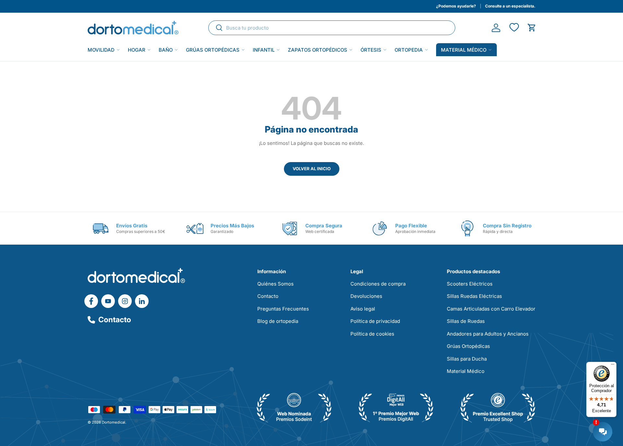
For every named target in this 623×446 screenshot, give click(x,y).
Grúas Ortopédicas (212, 50)
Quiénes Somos (275, 284)
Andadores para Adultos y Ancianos (488, 334)
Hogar (136, 50)
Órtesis (370, 50)
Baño (166, 50)
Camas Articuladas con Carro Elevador (491, 309)
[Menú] (613, 366)
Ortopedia (409, 50)
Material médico (463, 50)
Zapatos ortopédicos (317, 50)
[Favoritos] (514, 28)
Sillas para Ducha (467, 359)
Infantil (264, 50)
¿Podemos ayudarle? (456, 6)
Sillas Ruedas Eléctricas (474, 296)
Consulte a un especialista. (510, 6)
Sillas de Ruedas (466, 321)
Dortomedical (113, 422)
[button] (532, 28)
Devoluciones (366, 296)
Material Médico (465, 371)
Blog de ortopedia (277, 321)
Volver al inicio (312, 168)
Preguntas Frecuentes (283, 309)
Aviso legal (362, 309)
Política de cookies (372, 334)
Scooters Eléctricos (470, 284)
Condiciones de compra (378, 284)
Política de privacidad (375, 321)
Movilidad (101, 50)
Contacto (114, 319)
